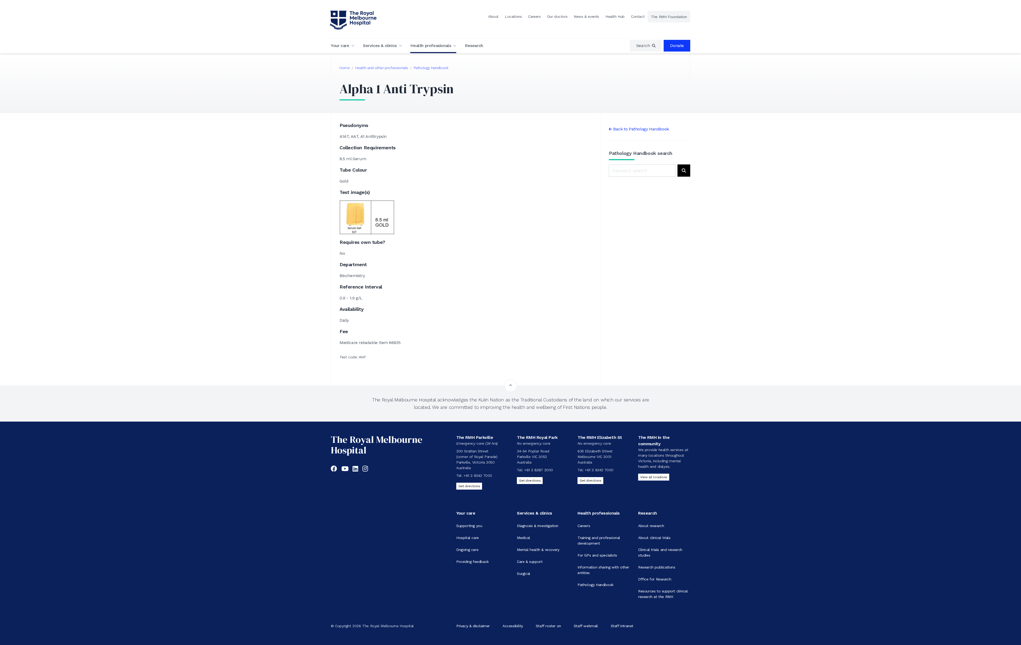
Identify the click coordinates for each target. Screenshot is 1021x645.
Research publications (656, 567)
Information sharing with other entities (603, 570)
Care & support (529, 561)
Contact (638, 16)
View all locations (653, 477)
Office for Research (654, 579)
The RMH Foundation (669, 17)
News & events (586, 16)
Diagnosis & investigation (537, 526)
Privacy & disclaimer (473, 626)
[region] (646, 46)
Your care (340, 45)
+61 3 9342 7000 (477, 475)
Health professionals (430, 45)
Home (345, 68)
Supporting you (469, 526)
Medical (523, 538)
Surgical (523, 573)
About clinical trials (654, 538)
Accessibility (513, 626)
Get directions (469, 486)
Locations (513, 16)
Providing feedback (472, 561)
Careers (534, 16)
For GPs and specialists (597, 555)
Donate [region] (677, 45)
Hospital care (467, 538)
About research (651, 526)
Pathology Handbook (431, 68)
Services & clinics (380, 45)
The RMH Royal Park (537, 437)
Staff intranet (622, 626)
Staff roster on (548, 626)
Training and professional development (599, 540)
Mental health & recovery (538, 550)
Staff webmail (586, 626)
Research (474, 45)
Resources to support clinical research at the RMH (663, 594)
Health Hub (615, 16)
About (493, 16)
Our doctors (557, 16)
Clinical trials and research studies (660, 552)
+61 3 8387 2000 (538, 470)
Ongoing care (467, 550)
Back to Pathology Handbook (641, 128)
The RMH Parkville (474, 437)
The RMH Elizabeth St (600, 437)
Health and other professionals (381, 68)
